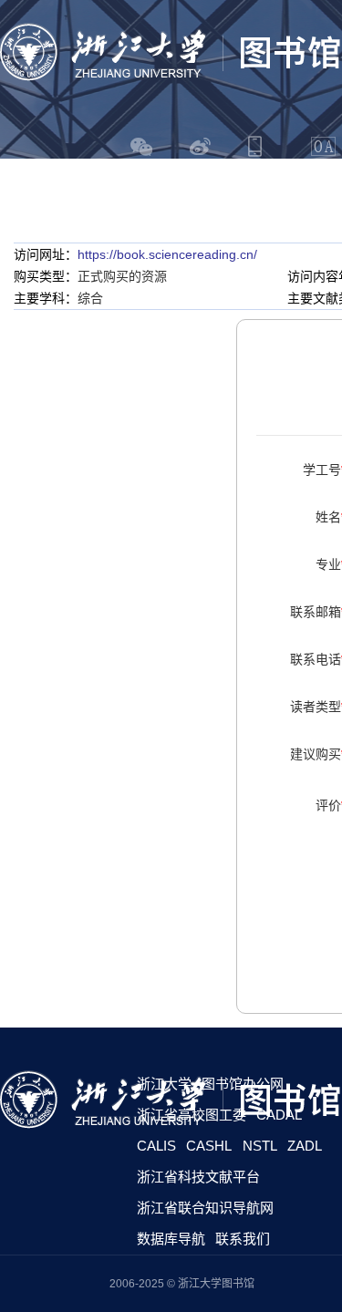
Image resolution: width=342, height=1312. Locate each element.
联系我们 (242, 1238)
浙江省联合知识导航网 (205, 1207)
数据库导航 (171, 1238)
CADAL (279, 1114)
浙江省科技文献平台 (198, 1176)
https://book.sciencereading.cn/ (167, 254)
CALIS (156, 1145)
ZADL (304, 1145)
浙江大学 (164, 1083)
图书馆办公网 (243, 1083)
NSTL (260, 1145)
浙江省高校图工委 (191, 1114)
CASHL (209, 1145)
